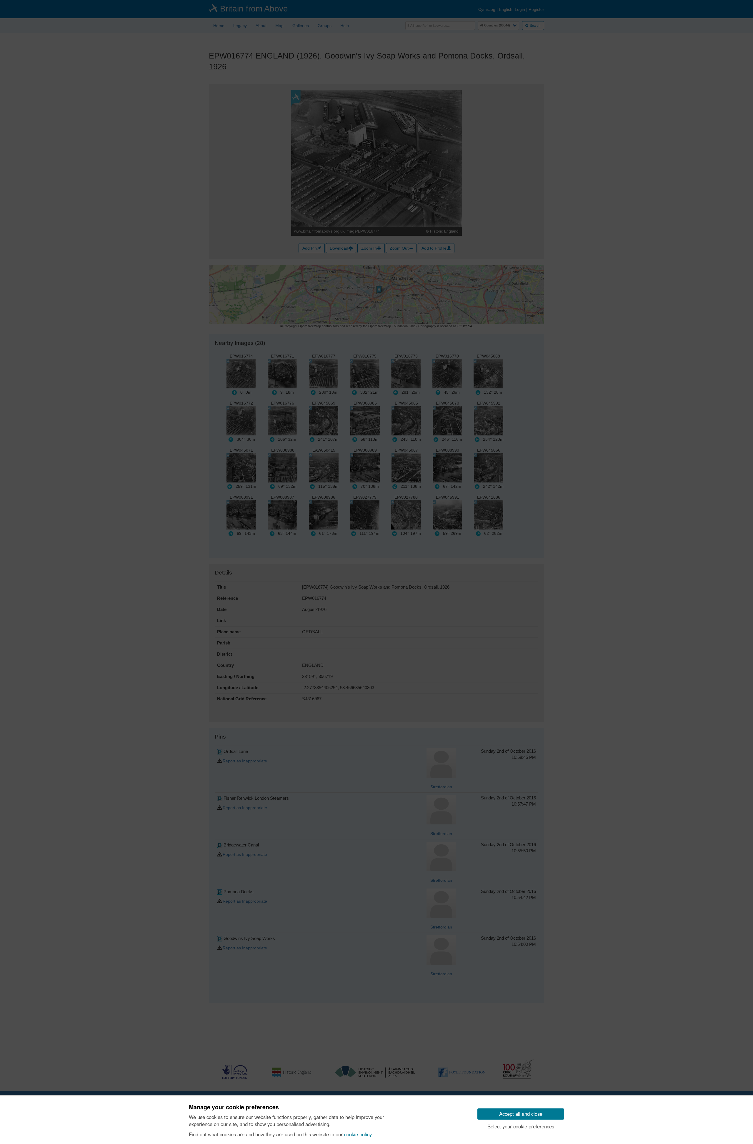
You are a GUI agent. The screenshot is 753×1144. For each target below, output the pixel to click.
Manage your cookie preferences (234, 1107)
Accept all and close (520, 1113)
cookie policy (358, 1134)
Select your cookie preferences (520, 1126)
